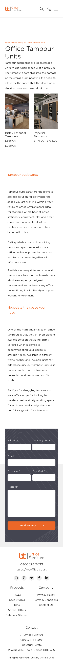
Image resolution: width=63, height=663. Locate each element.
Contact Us (46, 605)
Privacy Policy (46, 595)
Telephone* (14, 471)
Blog (17, 605)
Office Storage (18, 42)
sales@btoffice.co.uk (31, 569)
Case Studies (17, 600)
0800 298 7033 (31, 564)
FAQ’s (17, 595)
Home (7, 42)
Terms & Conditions (46, 600)
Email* (11, 456)
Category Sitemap (17, 615)
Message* (13, 487)
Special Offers (17, 610)
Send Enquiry (28, 525)
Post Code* (38, 471)
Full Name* (13, 441)
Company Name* (42, 441)
